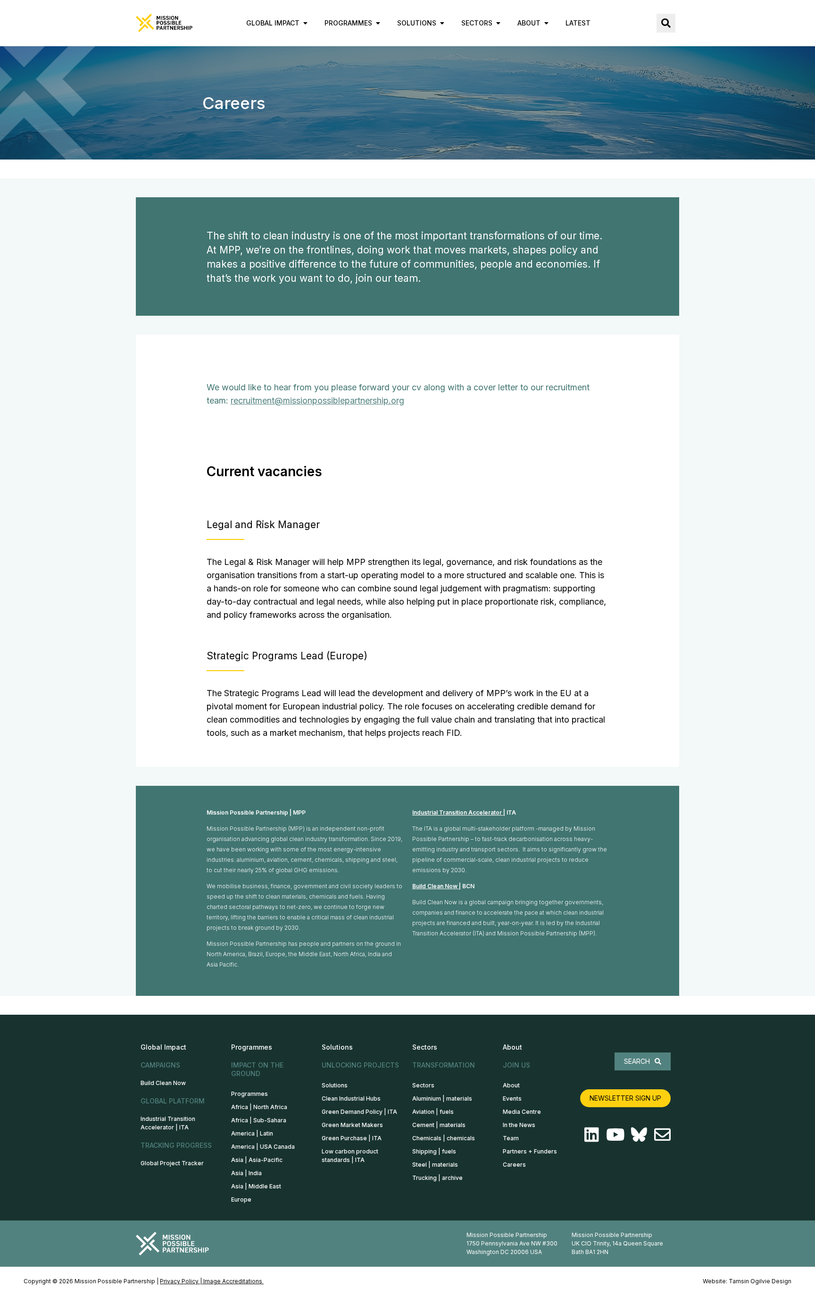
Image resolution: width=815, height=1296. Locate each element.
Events (512, 1098)
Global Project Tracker (172, 1163)
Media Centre (522, 1111)
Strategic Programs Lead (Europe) (287, 656)
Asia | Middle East (256, 1186)
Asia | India (246, 1173)
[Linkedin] (591, 1134)
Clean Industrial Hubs (351, 1098)
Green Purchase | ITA (352, 1138)
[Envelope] (662, 1134)
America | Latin (252, 1133)
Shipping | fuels (434, 1151)
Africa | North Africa (259, 1107)
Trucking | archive (437, 1177)
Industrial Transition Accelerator (457, 812)
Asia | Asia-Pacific (257, 1159)
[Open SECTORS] (498, 23)
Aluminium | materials (442, 1098)
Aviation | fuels (433, 1111)
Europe (241, 1199)
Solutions (335, 1085)
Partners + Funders (530, 1151)
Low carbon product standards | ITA (350, 1155)
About (511, 1085)
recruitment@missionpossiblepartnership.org (317, 400)
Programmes (249, 1093)
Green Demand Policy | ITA (359, 1111)
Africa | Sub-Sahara (258, 1120)
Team (511, 1138)
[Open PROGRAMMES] (377, 23)
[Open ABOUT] (546, 23)
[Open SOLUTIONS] (442, 23)
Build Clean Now (434, 886)
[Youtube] (615, 1134)
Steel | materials (435, 1164)
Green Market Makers (352, 1124)
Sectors (423, 1085)
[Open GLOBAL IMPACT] (305, 23)
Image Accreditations (233, 1281)
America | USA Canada (263, 1146)
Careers (514, 1164)
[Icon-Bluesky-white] (639, 1134)
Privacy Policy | (181, 1281)
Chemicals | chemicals (443, 1138)
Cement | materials (439, 1124)
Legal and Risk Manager (263, 524)
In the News (519, 1124)
